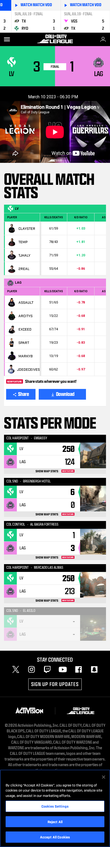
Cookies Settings (55, 806)
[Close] (103, 777)
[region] (55, 808)
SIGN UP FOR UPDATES (55, 684)
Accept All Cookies (55, 837)
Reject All (55, 821)
